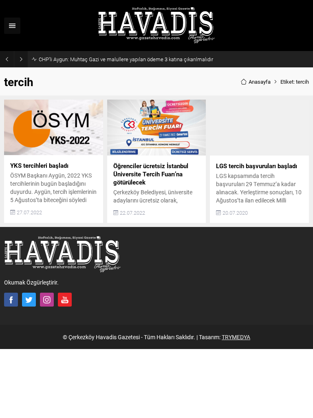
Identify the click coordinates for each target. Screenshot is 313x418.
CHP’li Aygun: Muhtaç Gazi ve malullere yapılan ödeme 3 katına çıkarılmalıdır (126, 59)
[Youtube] (65, 300)
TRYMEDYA (236, 337)
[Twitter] (29, 300)
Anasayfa (260, 81)
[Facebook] (11, 300)
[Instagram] (47, 300)
